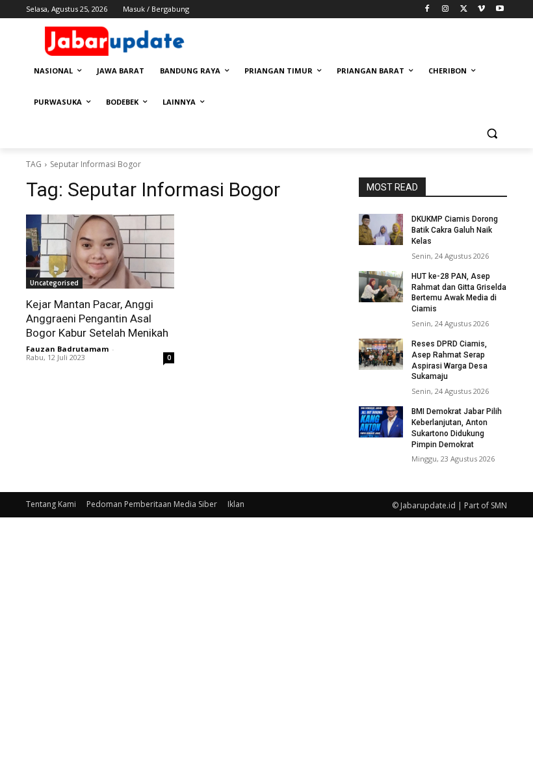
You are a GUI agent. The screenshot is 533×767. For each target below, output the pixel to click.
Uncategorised (54, 282)
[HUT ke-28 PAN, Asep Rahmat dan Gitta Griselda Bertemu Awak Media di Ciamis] (381, 286)
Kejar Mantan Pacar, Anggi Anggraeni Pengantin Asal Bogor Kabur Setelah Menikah (97, 318)
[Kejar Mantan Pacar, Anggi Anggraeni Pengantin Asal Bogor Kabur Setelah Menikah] (100, 251)
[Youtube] (499, 9)
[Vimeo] (481, 9)
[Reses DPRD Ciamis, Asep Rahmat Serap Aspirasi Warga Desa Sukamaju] (381, 354)
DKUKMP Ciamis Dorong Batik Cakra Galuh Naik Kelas (454, 230)
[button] (491, 133)
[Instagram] (445, 9)
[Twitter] (463, 9)
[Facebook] (427, 9)
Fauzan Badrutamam (67, 349)
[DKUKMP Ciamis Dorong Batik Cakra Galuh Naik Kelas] (381, 229)
